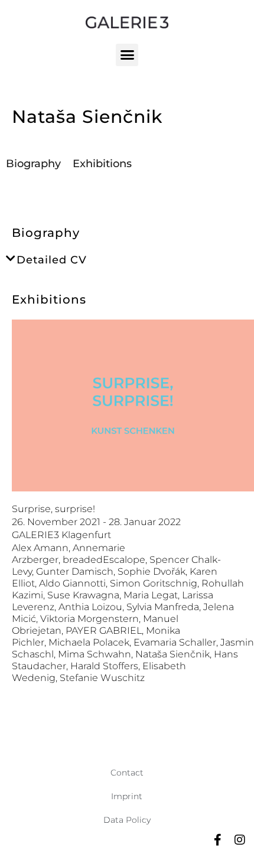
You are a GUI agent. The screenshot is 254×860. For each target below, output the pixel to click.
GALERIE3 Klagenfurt (61, 534)
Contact (127, 772)
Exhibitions (102, 163)
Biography (33, 163)
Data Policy (127, 820)
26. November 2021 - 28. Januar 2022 (96, 521)
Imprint (126, 796)
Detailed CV (52, 259)
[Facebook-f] (217, 840)
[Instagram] (240, 840)
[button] (127, 55)
